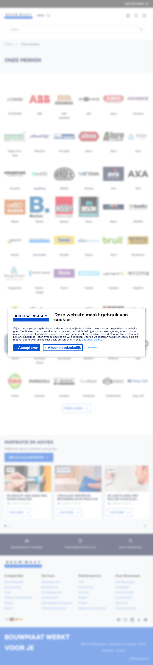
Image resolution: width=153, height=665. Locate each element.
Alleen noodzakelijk (64, 347)
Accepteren (28, 347)
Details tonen (93, 347)
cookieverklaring (91, 339)
